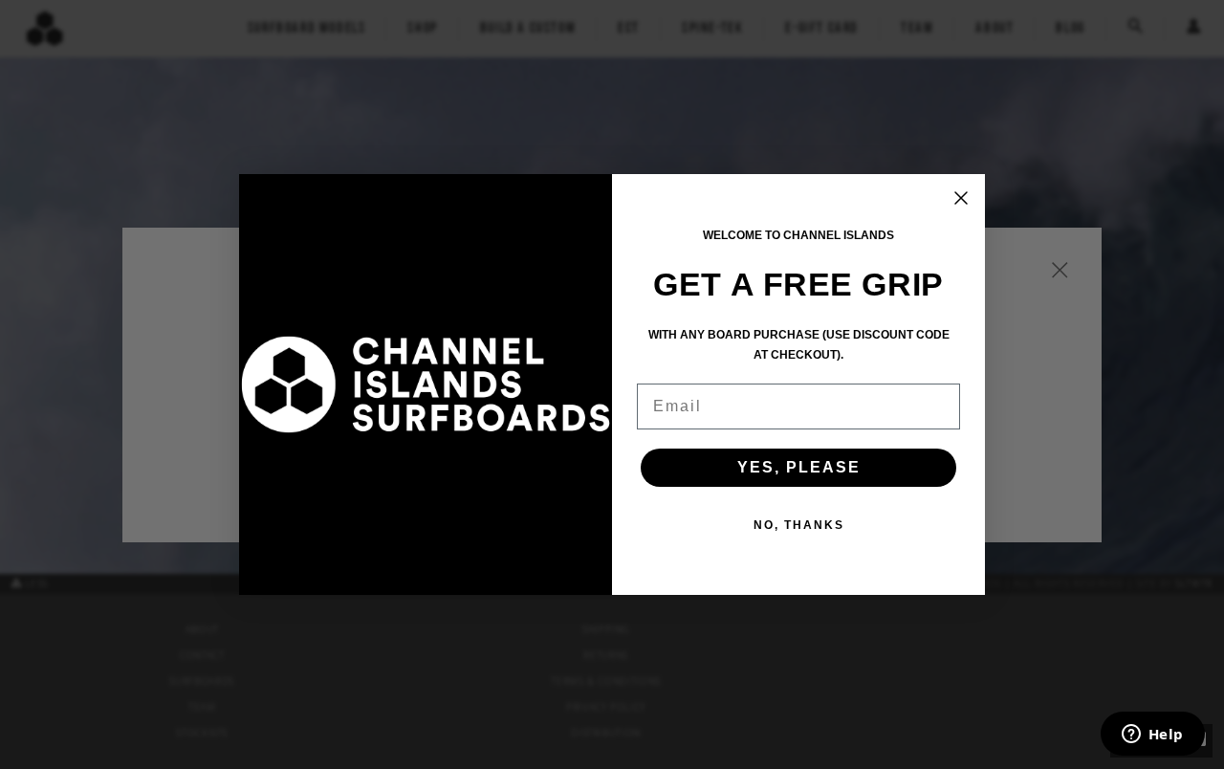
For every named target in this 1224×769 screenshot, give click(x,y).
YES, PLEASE (799, 467)
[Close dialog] (961, 198)
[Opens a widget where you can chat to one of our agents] (1152, 735)
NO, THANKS (799, 525)
